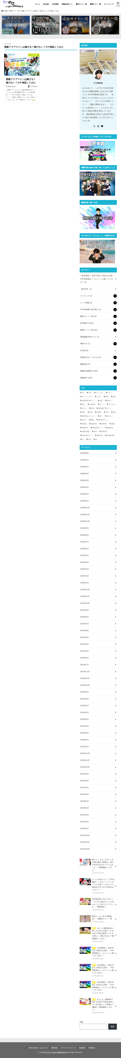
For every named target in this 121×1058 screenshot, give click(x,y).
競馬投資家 (110, 435)
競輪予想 (85, 428)
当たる (84, 408)
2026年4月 (84, 480)
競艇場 (84, 424)
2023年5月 (84, 719)
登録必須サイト (67, 4)
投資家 (99, 412)
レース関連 (86, 303)
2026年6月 (84, 467)
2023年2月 (84, 740)
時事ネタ (85, 344)
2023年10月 (85, 685)
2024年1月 (84, 665)
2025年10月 (85, 521)
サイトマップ (109, 4)
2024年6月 (84, 630)
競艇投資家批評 (89, 371)
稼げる (84, 420)
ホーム (37, 4)
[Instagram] (98, 126)
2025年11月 (85, 514)
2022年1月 (84, 828)
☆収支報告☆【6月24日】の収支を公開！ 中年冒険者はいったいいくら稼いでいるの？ (98, 279)
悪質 (83, 412)
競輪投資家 (86, 431)
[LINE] (102, 126)
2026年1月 (84, 501)
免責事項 (82, 1048)
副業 (101, 400)
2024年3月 (84, 651)
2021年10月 (85, 849)
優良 (114, 396)
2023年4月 (84, 726)
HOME (5, 11)
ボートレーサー (87, 396)
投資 (91, 412)
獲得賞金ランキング (88, 416)
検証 (114, 412)
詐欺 (89, 439)
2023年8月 (84, 699)
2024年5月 (84, 637)
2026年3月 (84, 487)
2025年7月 (84, 542)
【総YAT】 (86, 289)
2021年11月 (85, 842)
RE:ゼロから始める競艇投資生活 (55, 1052)
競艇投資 (85, 364)
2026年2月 (84, 494)
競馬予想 (104, 431)
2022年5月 (84, 801)
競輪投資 (110, 428)
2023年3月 (84, 733)
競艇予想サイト (103, 420)
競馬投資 (100, 435)
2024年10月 (85, 603)
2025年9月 (84, 528)
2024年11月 (85, 596)
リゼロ (99, 396)
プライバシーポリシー (68, 1048)
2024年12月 (85, 590)
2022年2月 (84, 822)
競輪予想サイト (97, 428)
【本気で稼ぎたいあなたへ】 (38, 1048)
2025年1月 (84, 583)
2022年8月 (84, 781)
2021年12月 (85, 835)
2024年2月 (84, 658)
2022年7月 (84, 788)
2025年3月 (84, 569)
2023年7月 (84, 706)
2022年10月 (85, 767)
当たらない (112, 404)
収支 (83, 404)
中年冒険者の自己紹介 (90, 309)
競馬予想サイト (87, 435)
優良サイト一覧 (81, 4)
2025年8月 (84, 535)
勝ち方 (109, 400)
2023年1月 (84, 747)
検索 (81, 1022)
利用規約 (92, 1048)
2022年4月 (84, 808)
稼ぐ (101, 416)
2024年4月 (84, 644)
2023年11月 (85, 678)
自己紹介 (46, 4)
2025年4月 (84, 562)
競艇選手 (86, 378)
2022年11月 (85, 760)
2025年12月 (85, 508)
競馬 (95, 431)
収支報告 (55, 4)
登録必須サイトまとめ (90, 357)
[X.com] (94, 126)
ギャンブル (99, 393)
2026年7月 (84, 460)
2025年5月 (84, 555)
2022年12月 (85, 753)
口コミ (102, 404)
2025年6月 (84, 549)
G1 (83, 393)
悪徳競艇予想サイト (89, 337)
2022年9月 (84, 774)
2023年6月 (84, 712)
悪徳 (92, 408)
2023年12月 (85, 672)
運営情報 (54, 1048)
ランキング (86, 296)
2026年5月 (84, 474)
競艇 (92, 420)
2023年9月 (84, 692)
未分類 (84, 350)
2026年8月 (84, 453)
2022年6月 (84, 794)
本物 (107, 412)
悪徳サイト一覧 (95, 4)
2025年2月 (84, 576)
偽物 (107, 396)
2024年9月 (84, 610)
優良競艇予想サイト (88, 400)
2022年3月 (84, 815)
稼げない (110, 416)
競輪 (112, 424)
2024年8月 (84, 617)
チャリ (110, 393)
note (90, 393)
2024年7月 (84, 624)
